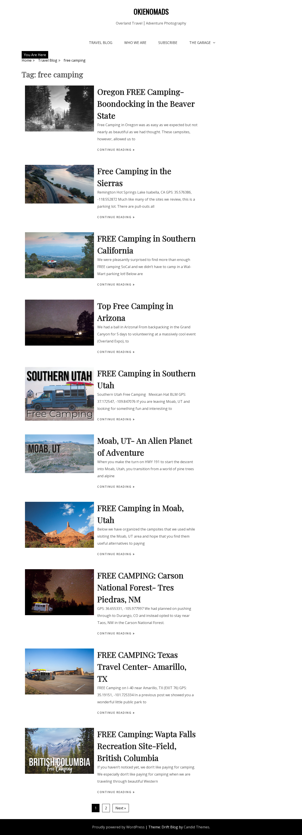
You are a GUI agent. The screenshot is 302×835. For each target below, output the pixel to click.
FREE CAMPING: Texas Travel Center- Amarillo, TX (141, 666)
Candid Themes (196, 827)
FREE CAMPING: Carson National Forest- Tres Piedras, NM (140, 587)
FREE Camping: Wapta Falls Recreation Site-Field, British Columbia (146, 745)
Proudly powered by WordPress (118, 827)
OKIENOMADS (151, 11)
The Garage (200, 42)
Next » (120, 808)
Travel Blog (100, 42)
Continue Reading (115, 150)
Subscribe (167, 42)
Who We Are (135, 42)
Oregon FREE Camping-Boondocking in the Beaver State (146, 103)
